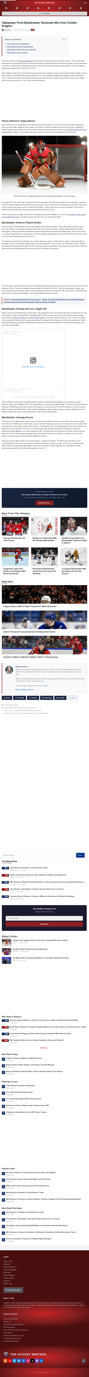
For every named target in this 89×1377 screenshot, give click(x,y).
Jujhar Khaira (63, 426)
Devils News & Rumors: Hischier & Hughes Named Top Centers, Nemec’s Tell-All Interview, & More (48, 1027)
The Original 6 (7, 1333)
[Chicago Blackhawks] (60, 9)
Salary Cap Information (10, 1319)
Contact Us (6, 1281)
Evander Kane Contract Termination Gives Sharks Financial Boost (26, 713)
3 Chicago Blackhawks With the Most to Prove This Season (74, 571)
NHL (6, 882)
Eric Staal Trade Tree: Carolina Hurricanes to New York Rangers (31, 1172)
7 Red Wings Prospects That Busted (20, 1085)
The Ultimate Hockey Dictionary (13, 1324)
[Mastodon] (37, 1361)
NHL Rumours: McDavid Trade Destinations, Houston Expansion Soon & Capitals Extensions (47, 882)
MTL (6, 868)
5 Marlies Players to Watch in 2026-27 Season (24, 1058)
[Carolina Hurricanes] (49, 9)
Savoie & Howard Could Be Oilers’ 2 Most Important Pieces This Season (34, 1071)
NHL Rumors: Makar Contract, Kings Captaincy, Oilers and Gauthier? (37, 1040)
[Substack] (5, 1361)
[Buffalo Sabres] (28, 9)
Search (80, 855)
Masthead (6, 1264)
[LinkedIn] (41, 1361)
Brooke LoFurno (21, 667)
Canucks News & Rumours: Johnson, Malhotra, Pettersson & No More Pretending (42, 896)
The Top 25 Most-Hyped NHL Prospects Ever (23, 1099)
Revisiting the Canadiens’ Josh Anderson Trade (29, 868)
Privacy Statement (9, 1275)
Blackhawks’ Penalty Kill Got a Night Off (21, 49)
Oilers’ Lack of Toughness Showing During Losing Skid (22, 710)
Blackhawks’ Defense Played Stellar (20, 47)
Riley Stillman (16, 431)
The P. (12, 877)
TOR (6, 875)
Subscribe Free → (44, 503)
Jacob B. (13, 884)
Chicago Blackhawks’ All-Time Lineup (26, 299)
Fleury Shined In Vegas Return (18, 44)
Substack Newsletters (10, 1270)
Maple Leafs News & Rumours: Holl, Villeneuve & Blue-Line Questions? (38, 875)
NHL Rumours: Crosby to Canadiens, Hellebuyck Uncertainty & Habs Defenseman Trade (40, 1232)
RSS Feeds (7, 1272)
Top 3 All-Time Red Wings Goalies (19, 1092)
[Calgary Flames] (39, 9)
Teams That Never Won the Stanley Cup (16, 1330)
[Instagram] (28, 1361)
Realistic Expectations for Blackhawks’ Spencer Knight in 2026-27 (30, 302)
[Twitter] (14, 1361)
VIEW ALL (44, 1048)
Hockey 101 (7, 1322)
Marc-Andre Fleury (20, 708)
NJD (6, 1027)
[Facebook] (23, 1361)
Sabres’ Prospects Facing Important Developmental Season (29, 632)
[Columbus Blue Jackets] (81, 9)
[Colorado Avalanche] (71, 9)
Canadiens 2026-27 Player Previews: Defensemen (30, 949)
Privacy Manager (13, 1290)
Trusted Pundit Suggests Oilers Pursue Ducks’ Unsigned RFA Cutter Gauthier (40, 940)
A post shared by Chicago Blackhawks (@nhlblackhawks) (33, 397)
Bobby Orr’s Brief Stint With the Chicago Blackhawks (63, 299)
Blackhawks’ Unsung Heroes (17, 52)
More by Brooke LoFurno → (26, 690)
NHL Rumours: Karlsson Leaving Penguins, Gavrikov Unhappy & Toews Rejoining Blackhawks (43, 1199)
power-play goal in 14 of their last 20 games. (29, 318)
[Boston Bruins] (18, 9)
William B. (13, 870)
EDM (6, 1034)
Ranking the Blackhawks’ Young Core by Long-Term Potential (44, 571)
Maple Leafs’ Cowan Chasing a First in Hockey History (27, 1186)
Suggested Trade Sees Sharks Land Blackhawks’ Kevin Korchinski (14, 571)
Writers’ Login (7, 1283)
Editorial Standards (9, 1267)
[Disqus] (44, 751)
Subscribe (44, 924)
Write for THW (7, 1261)
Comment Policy (8, 1278)
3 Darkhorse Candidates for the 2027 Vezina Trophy (26, 1112)
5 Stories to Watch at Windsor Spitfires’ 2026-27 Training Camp (30, 657)
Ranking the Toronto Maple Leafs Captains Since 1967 (27, 1105)
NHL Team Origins (9, 1327)
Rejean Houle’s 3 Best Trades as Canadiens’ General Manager (30, 1065)
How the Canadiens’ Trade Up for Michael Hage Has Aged (28, 1239)
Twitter (45, 686)
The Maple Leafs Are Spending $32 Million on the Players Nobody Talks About (41, 958)
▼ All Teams (44, 13)
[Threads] (32, 1361)
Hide (63, 39)
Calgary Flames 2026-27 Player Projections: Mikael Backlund (29, 606)
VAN (6, 896)
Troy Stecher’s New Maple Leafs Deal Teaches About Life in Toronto (37, 889)
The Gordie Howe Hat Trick (12, 1338)
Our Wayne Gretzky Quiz (11, 1341)
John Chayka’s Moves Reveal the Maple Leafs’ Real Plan (28, 1179)
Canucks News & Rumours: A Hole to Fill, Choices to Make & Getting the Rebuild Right (44, 1020)
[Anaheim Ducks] (7, 9)
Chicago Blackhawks (25, 61)
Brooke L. (8, 30)
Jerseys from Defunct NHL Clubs (13, 1335)
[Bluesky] (19, 1361)
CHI (33, 29)
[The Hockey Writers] (5, 3)
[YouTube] (10, 1361)
